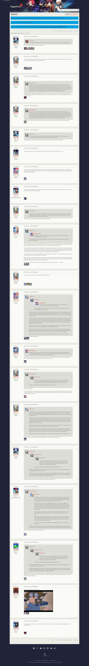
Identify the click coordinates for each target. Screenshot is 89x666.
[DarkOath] (15, 229)
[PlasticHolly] (15, 80)
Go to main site (6, 0)
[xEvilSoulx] (15, 275)
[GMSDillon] (25, 97)
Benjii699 (16, 56)
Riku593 (16, 186)
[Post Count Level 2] (17, 43)
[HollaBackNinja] (25, 338)
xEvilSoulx (16, 272)
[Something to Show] (14, 43)
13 (64, 31)
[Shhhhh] (16, 83)
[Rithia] (28, 48)
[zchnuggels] (33, 48)
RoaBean (16, 346)
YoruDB (15, 148)
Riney (16, 542)
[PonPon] (28, 613)
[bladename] (30, 48)
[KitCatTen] (25, 198)
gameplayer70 (31, 83)
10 (58, 31)
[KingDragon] (15, 590)
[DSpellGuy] (25, 613)
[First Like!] (17, 155)
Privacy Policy (45, 660)
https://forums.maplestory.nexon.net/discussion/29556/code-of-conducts (52, 26)
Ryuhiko (30, 40)
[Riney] (15, 546)
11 (60, 31)
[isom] (15, 109)
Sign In (68, 14)
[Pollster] (14, 63)
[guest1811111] (15, 40)
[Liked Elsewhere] (17, 233)
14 (67, 31)
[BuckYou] (25, 48)
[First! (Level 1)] (17, 63)
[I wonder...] (16, 63)
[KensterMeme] (25, 578)
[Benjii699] (15, 60)
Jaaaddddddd (16, 166)
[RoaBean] (25, 178)
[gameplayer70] (28, 68)
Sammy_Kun (16, 621)
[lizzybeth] (25, 122)
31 (75, 31)
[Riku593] (25, 68)
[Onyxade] (28, 264)
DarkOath (16, 226)
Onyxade (30, 230)
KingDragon (15, 586)
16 (71, 31)
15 (69, 31)
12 (62, 31)
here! (31, 22)
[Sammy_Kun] (15, 624)
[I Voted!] (17, 83)
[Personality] (16, 43)
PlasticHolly (15, 76)
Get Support (37, 660)
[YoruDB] (15, 152)
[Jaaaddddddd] (15, 170)
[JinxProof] (30, 68)
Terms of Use (53, 660)
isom (16, 105)
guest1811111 (16, 36)
